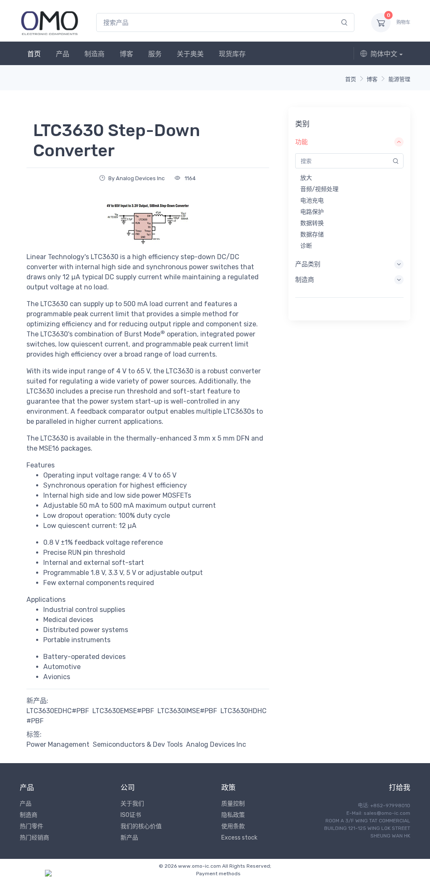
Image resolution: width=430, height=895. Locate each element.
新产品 (129, 837)
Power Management (57, 744)
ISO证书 (131, 815)
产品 (62, 54)
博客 (126, 54)
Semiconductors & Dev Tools (138, 744)
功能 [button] (301, 142)
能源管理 (399, 79)
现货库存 (232, 54)
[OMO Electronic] (49, 22)
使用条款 (233, 826)
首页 (34, 54)
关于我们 (132, 803)
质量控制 (233, 803)
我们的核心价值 (141, 826)
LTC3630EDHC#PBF (57, 711)
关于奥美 (190, 54)
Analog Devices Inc (216, 744)
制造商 (94, 54)
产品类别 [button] (307, 264)
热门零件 (31, 826)
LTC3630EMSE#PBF (123, 711)
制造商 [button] (304, 279)
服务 (155, 54)
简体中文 (383, 54)
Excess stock (239, 837)
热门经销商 (34, 837)
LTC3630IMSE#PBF (187, 711)
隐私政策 (233, 815)
